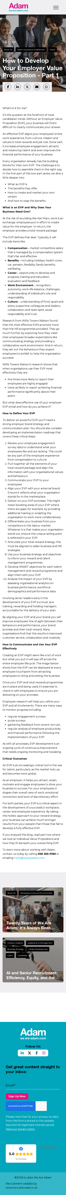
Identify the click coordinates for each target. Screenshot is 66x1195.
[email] (37, 87)
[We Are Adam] (18, 7)
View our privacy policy (20, 1129)
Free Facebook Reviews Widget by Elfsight (48, 1148)
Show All (8, 49)
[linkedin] (17, 87)
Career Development (38, 949)
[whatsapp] (46, 87)
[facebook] (8, 87)
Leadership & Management (40, 943)
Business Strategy (15, 949)
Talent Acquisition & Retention (31, 49)
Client (52, 49)
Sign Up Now (17, 1096)
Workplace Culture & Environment (36, 893)
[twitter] (27, 87)
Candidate (22, 955)
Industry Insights (15, 943)
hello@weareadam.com (29, 857)
